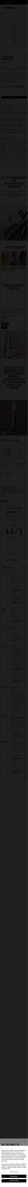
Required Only (14, 1176)
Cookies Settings (14, 1171)
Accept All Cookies (13, 1180)
